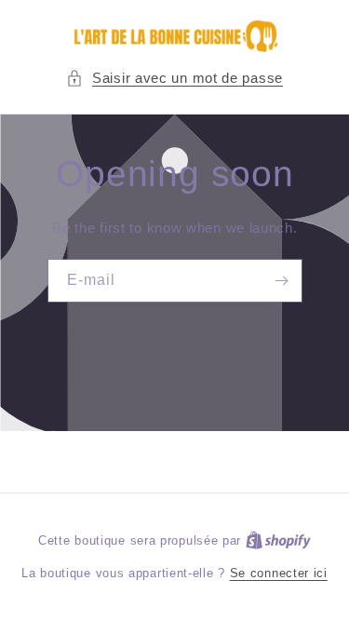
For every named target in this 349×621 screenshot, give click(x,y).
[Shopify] (278, 540)
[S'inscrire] (281, 281)
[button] (174, 78)
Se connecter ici (279, 573)
